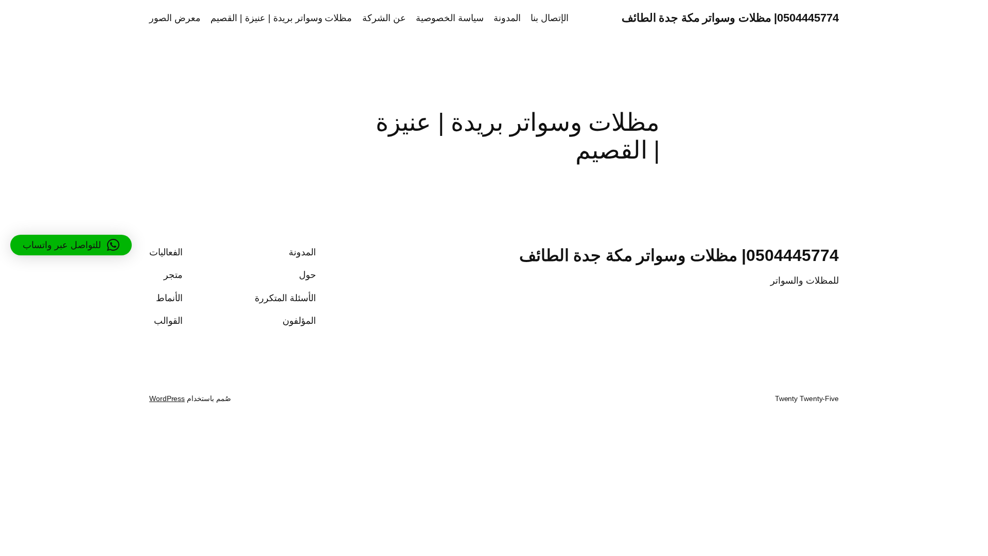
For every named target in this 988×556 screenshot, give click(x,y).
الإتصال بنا (550, 18)
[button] (71, 245)
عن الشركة (384, 18)
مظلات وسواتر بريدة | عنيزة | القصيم (281, 18)
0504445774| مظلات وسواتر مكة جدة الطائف (730, 17)
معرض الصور (175, 18)
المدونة (507, 18)
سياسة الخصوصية (450, 18)
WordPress (167, 398)
